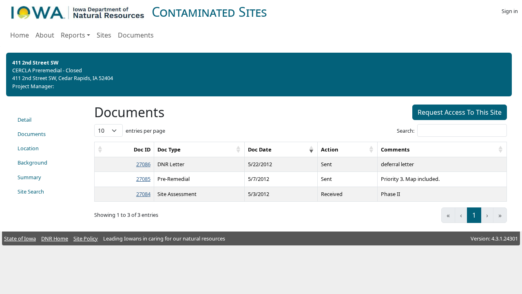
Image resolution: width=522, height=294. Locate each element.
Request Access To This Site (460, 112)
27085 (143, 179)
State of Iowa (20, 238)
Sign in (510, 11)
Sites (104, 35)
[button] (100, 149)
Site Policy (85, 238)
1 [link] (474, 215)
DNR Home (54, 238)
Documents (136, 35)
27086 (143, 164)
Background (32, 162)
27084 (143, 194)
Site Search (31, 191)
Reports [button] (73, 35)
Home (19, 35)
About (44, 35)
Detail (24, 119)
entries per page (145, 130)
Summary (29, 177)
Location (28, 148)
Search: (405, 130)
